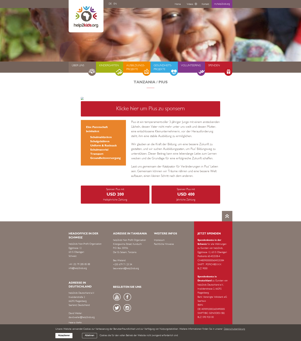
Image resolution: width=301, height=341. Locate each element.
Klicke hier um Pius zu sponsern (150, 109)
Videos (190, 4)
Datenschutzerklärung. (234, 329)
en (115, 4)
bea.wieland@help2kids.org (126, 268)
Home (178, 4)
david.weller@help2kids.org (82, 317)
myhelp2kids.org (222, 4)
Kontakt (205, 4)
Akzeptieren (64, 335)
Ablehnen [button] (89, 335)
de (110, 4)
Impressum (159, 240)
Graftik (79, 323)
